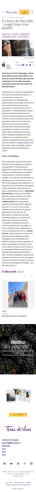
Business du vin (6, 34)
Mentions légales (19, 482)
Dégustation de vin (24, 34)
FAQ (3, 449)
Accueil (3, 17)
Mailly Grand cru (24, 143)
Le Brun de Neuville (17, 145)
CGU (4, 452)
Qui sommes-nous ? (11, 443)
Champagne (15, 34)
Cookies (28, 482)
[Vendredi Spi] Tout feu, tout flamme (14, 316)
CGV (4, 455)
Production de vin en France (9, 36)
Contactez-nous (10, 440)
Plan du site (9, 482)
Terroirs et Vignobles (23, 36)
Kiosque (6, 446)
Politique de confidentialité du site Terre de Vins (18, 485)
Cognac (4, 311)
